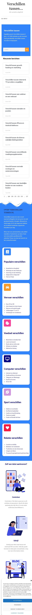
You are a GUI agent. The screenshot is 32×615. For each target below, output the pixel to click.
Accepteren (17, 600)
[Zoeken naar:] (29, 18)
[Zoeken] (27, 50)
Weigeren (17, 605)
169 (9, 196)
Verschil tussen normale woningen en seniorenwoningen (14, 169)
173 (22, 196)
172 (18, 196)
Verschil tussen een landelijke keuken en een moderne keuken (16, 185)
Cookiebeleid (14, 612)
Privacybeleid (20, 612)
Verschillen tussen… (16, 6)
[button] (31, 580)
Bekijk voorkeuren (17, 609)
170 (12, 196)
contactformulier (11, 240)
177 (27, 196)
